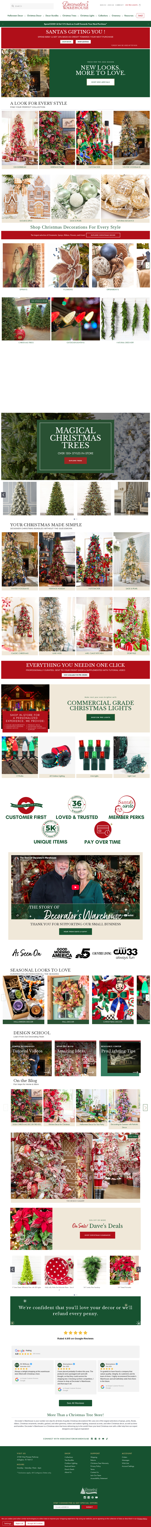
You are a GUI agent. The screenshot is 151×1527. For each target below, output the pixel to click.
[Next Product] (147, 495)
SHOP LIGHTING (83, 42)
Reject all (19, 1523)
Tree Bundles (69, 1460)
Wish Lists (125, 1463)
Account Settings (128, 1466)
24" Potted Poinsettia (124, 1287)
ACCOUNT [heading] (127, 1453)
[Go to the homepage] (75, 5)
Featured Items (70, 1466)
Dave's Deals (69, 1469)
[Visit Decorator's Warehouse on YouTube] (103, 1439)
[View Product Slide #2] (76, 519)
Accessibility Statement (99, 1478)
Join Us (111, 5)
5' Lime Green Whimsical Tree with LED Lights (26, 1287)
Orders (124, 1457)
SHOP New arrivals (100, 82)
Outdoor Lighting (71, 1463)
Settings (7, 1523)
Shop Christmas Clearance (97, 1235)
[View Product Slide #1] (74, 519)
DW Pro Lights (131, 5)
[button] (140, 5)
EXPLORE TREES (75, 461)
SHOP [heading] (67, 1453)
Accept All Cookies (35, 1523)
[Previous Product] (3, 495)
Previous (3, 265)
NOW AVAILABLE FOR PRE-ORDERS (75, 675)
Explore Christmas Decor (103, 235)
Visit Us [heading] (21, 1453)
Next (147, 265)
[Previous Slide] (3, 24)
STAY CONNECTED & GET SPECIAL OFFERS (76, 1503)
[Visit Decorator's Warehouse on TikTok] (107, 1439)
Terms (93, 1469)
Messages (125, 1460)
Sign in (103, 5)
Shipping (94, 1457)
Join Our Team (96, 1475)
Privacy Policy (96, 1466)
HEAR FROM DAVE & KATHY (75, 932)
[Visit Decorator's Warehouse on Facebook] (96, 1439)
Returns (93, 1460)
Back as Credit (90, 24)
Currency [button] (119, 5)
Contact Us (95, 1472)
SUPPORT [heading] (95, 1453)
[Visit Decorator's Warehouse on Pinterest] (99, 1439)
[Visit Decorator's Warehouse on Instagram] (92, 1439)
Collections (69, 1457)
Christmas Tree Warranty (100, 1463)
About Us (68, 1472)
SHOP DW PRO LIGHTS (100, 717)
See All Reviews (75, 1403)
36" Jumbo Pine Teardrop (92, 1287)
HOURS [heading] (20, 1464)
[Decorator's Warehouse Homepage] (89, 1490)
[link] (85, 1497)
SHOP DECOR (66, 42)
